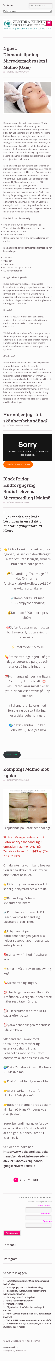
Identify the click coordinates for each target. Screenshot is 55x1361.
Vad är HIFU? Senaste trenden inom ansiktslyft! (28, 1320)
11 (29, 1179)
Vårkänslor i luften (14, 1303)
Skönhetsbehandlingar (18, 72)
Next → (36, 1179)
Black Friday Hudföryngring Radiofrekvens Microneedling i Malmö (26, 488)
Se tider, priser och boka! (18, 464)
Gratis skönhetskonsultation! (19, 1300)
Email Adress (45, 1205)
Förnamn (46, 1213)
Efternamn (47, 1221)
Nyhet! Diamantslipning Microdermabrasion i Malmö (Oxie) (25, 57)
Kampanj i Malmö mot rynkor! (20, 1297)
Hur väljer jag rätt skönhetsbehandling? (25, 417)
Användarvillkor (10, 1347)
